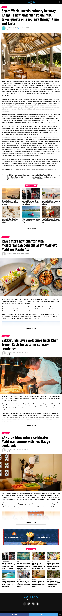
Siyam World (45, 163)
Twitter (17, 165)
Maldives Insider (12, 29)
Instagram (5, 165)
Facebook (11, 165)
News (34, 169)
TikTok (23, 165)
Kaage (29, 169)
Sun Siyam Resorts (50, 169)
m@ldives (10, 254)
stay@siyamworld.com (48, 165)
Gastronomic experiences (19, 169)
